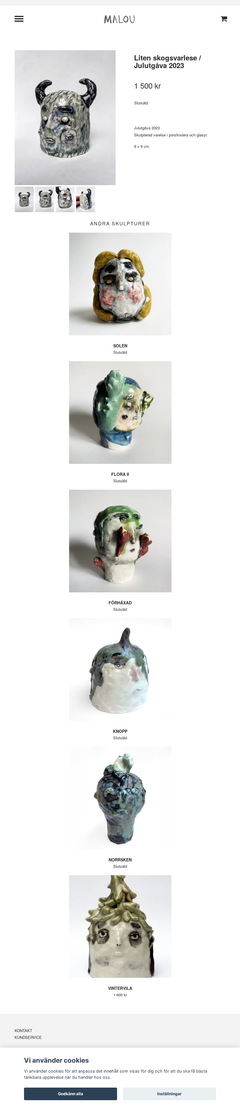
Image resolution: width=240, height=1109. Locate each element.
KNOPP (120, 731)
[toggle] (22, 19)
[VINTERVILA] (120, 926)
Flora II (120, 474)
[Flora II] (120, 412)
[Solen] (120, 284)
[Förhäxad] (120, 541)
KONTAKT (23, 1030)
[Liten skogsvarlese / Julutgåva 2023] (65, 117)
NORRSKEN (120, 860)
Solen (120, 346)
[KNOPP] (120, 669)
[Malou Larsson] (120, 18)
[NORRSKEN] (120, 798)
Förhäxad (120, 603)
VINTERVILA (120, 988)
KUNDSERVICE (28, 1037)
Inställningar (169, 1093)
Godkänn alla (70, 1093)
